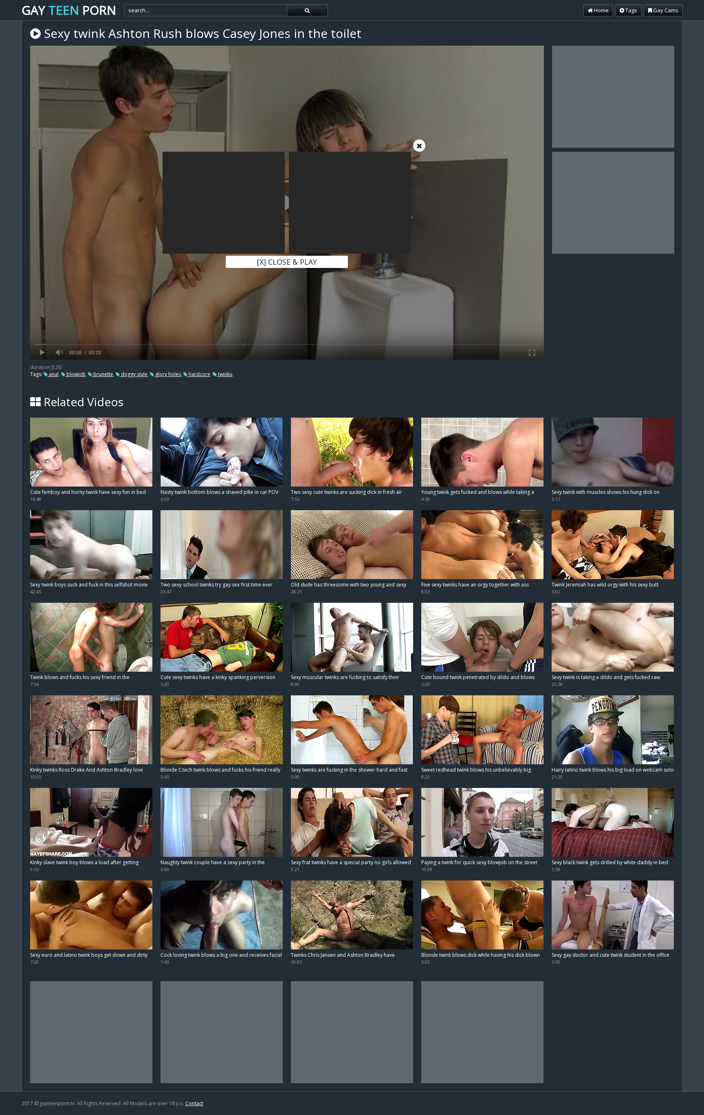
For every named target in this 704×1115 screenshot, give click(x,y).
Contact (194, 1103)
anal (53, 374)
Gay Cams (665, 10)
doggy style (133, 374)
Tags (630, 10)
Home (601, 10)
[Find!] (307, 10)
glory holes (167, 374)
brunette (102, 374)
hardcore (198, 374)
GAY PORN (69, 10)
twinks (224, 374)
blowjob (75, 374)
